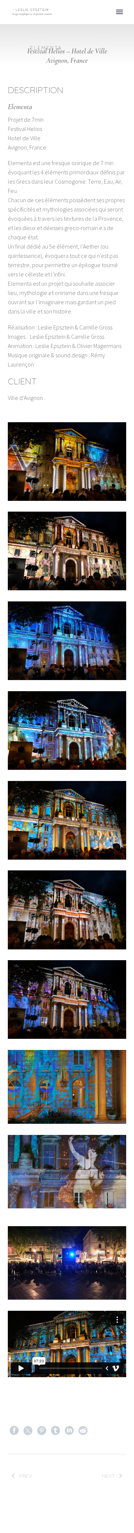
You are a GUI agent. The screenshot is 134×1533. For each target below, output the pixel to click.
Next (108, 1476)
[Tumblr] (55, 1430)
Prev (25, 1476)
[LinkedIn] (69, 1430)
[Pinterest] (41, 1430)
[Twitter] (27, 1430)
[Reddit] (83, 1430)
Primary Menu (119, 11)
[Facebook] (14, 1430)
